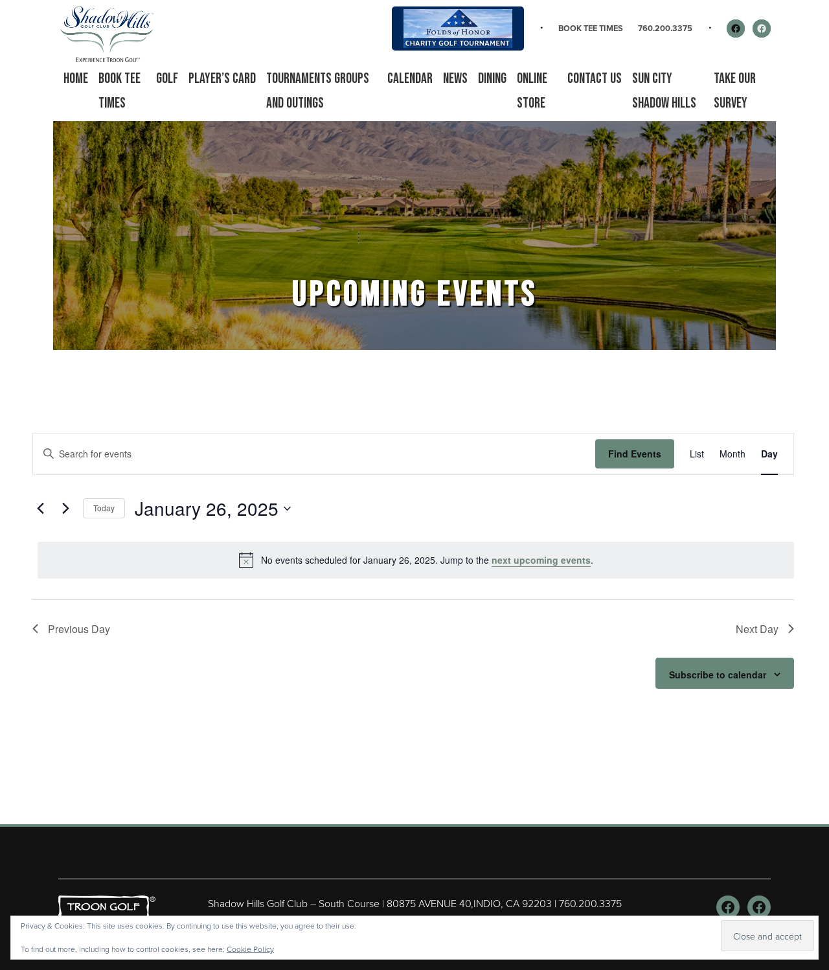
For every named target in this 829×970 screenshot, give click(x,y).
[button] (167, 79)
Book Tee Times (590, 28)
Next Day (757, 628)
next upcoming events (541, 559)
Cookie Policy (250, 948)
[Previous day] (40, 508)
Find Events (634, 453)
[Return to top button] (812, 808)
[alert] (416, 560)
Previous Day (79, 628)
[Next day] (65, 508)
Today (104, 507)
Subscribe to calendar (717, 674)
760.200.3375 (665, 28)
